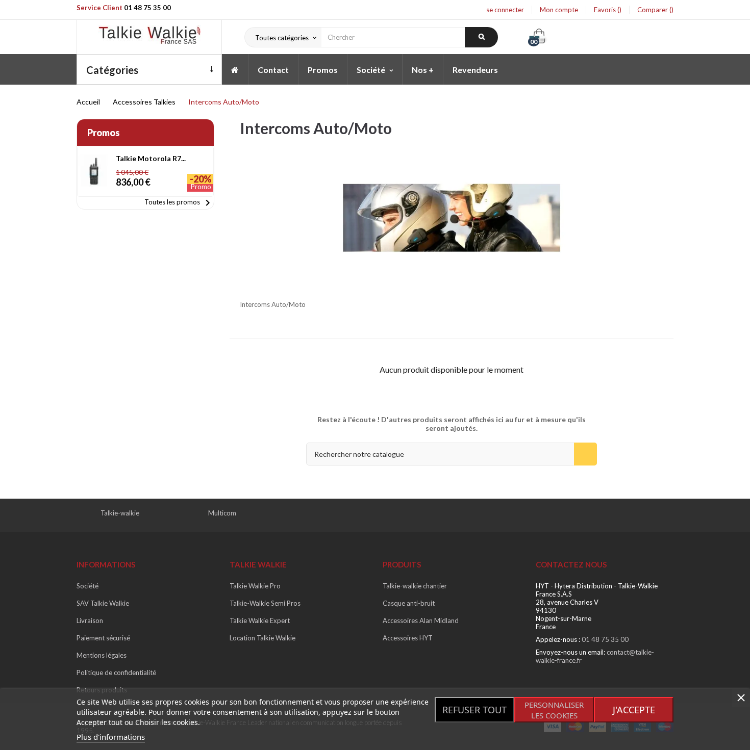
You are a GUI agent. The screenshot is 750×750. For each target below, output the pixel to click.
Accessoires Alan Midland (421, 620)
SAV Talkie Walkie (103, 603)
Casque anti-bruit (409, 603)
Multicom (222, 513)
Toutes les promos (179, 203)
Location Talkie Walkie (262, 638)
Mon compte (559, 10)
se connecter (505, 10)
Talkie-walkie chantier (415, 586)
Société (87, 586)
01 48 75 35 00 (147, 8)
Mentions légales (102, 655)
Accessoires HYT (408, 638)
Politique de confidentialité (116, 672)
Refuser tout (474, 710)
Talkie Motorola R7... (151, 158)
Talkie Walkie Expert (260, 620)
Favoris (605, 10)
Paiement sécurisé (103, 638)
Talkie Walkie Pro (255, 586)
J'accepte (634, 710)
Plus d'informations (111, 737)
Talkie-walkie (120, 513)
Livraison (90, 620)
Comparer (653, 10)
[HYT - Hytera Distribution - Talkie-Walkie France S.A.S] (149, 37)
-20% (201, 179)
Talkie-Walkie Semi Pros (265, 603)
